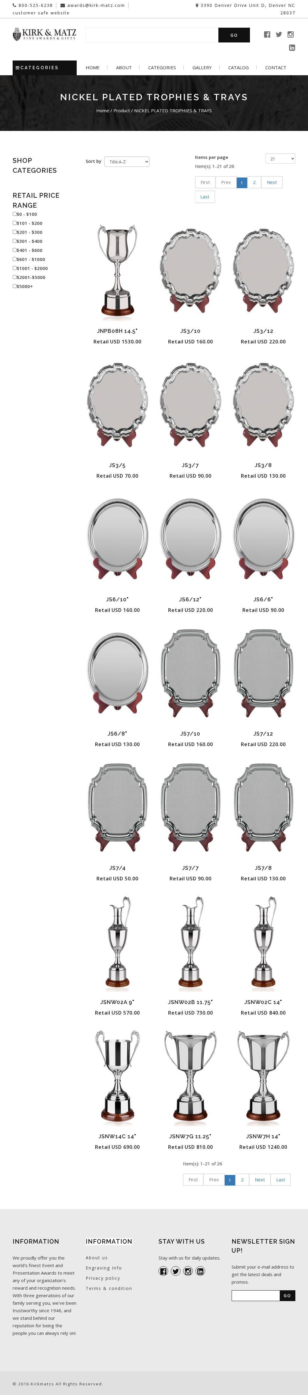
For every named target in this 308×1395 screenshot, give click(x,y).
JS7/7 (190, 868)
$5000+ (25, 286)
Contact (275, 67)
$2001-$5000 (31, 277)
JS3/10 (190, 331)
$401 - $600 (29, 250)
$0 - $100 (27, 214)
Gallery (202, 67)
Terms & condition (109, 1288)
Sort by (93, 161)
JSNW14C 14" (117, 1136)
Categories (162, 67)
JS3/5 (117, 465)
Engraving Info (104, 1268)
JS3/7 (190, 465)
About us (97, 1257)
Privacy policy (103, 1278)
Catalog (238, 67)
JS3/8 (263, 465)
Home (93, 67)
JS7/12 (263, 733)
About (124, 67)
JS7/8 (263, 868)
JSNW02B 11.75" (190, 1002)
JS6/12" (190, 599)
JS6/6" (263, 599)
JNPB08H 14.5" (117, 331)
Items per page (211, 157)
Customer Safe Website (41, 13)
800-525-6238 (35, 5)
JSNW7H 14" (263, 1136)
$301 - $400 (29, 241)
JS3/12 (263, 331)
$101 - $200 (29, 223)
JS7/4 (117, 868)
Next (272, 182)
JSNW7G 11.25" (190, 1136)
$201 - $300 (29, 232)
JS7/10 (190, 733)
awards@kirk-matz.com (95, 5)
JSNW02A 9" (117, 1002)
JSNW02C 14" (263, 1002)
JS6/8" (117, 733)
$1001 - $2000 (32, 268)
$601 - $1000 (31, 259)
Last (204, 197)
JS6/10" (117, 599)
